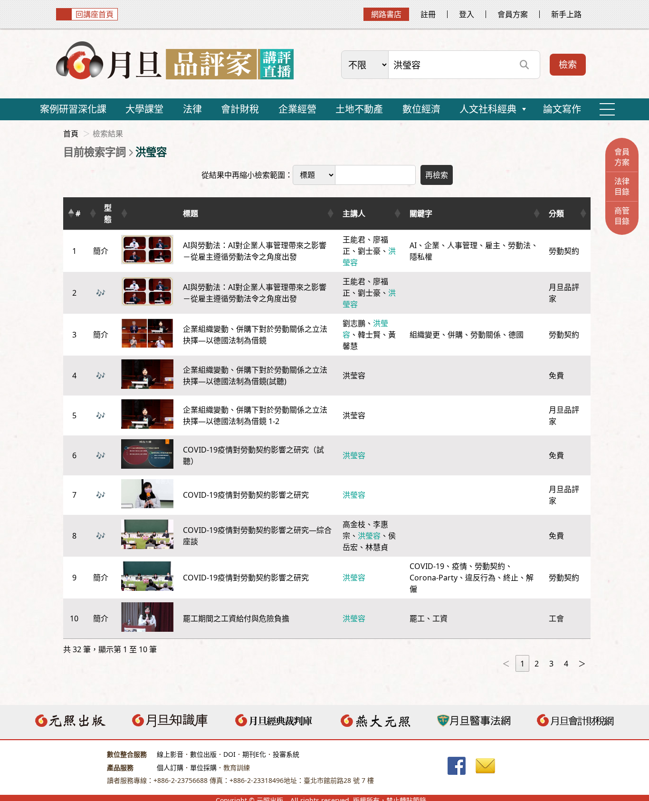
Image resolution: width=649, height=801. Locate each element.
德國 (516, 334)
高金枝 (354, 524)
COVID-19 (427, 566)
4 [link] (566, 663)
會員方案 (512, 14)
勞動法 (519, 245)
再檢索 (436, 175)
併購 (455, 334)
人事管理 (462, 245)
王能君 (354, 239)
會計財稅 (240, 109)
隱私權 (421, 256)
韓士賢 (369, 334)
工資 (440, 618)
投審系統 (286, 754)
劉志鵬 (354, 323)
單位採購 (203, 767)
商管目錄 (622, 215)
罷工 (417, 618)
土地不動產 (359, 109)
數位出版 (203, 754)
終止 (510, 577)
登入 (466, 14)
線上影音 (170, 754)
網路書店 (386, 14)
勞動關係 (485, 334)
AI (413, 245)
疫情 (459, 566)
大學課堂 (144, 109)
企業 (431, 245)
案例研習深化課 (73, 109)
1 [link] (522, 663)
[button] (71, 213)
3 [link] (551, 663)
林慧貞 (376, 547)
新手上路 (566, 14)
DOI (229, 754)
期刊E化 (254, 754)
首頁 (70, 133)
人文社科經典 (487, 109)
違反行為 (480, 577)
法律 (192, 109)
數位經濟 (421, 109)
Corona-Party (434, 577)
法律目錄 (622, 186)
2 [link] (536, 663)
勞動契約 (490, 566)
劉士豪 (369, 251)
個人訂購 (170, 767)
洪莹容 (354, 375)
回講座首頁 (95, 14)
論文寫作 (562, 109)
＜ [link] (506, 663)
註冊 (428, 14)
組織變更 (425, 334)
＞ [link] (582, 663)
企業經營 (297, 109)
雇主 (492, 245)
